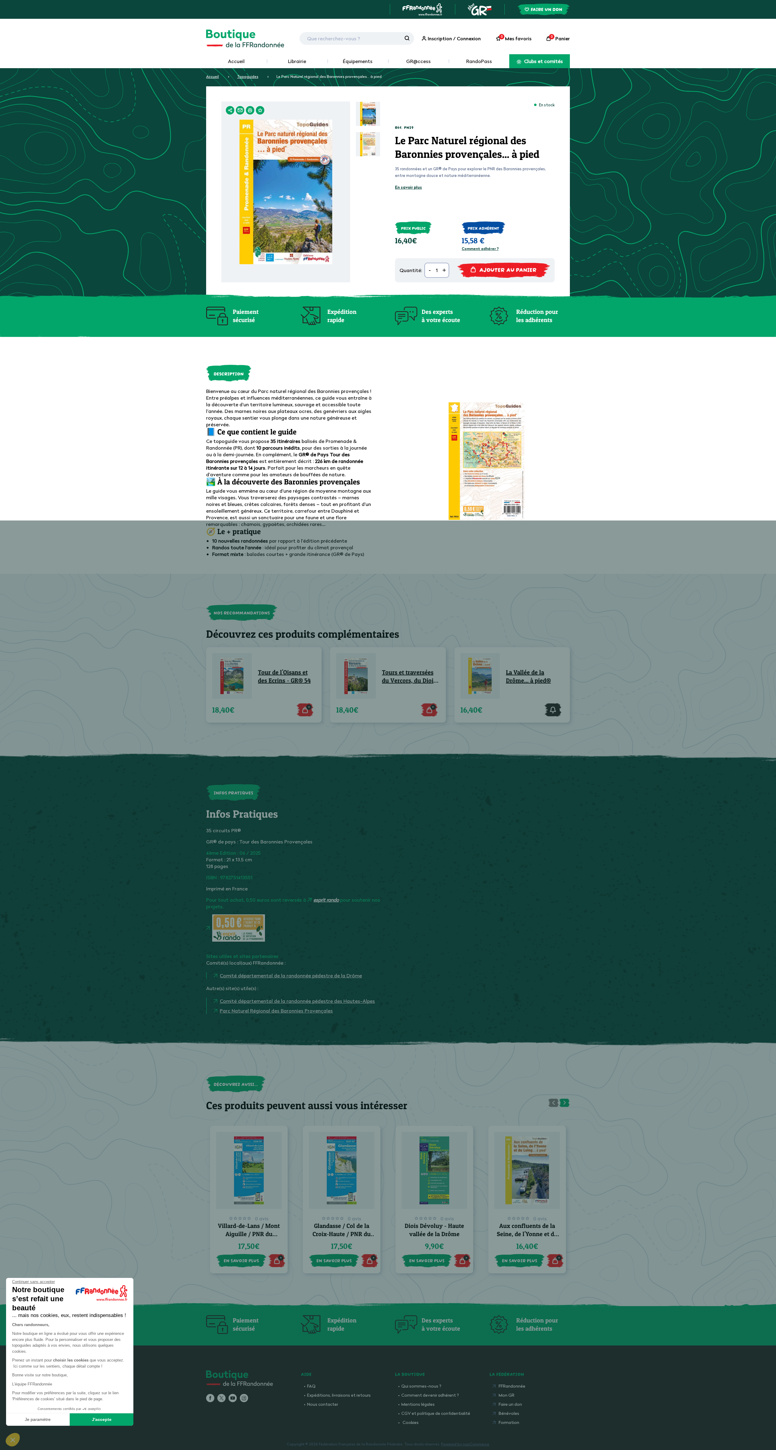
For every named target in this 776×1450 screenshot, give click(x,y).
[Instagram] (244, 1398)
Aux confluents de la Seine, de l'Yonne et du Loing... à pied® (527, 1234)
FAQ (311, 1386)
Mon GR (506, 1395)
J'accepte (102, 1419)
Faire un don (510, 1404)
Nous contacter (322, 1404)
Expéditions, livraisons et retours (339, 1395)
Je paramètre (38, 1419)
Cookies (411, 1422)
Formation (509, 1422)
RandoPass (479, 61)
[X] (221, 1398)
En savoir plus (408, 187)
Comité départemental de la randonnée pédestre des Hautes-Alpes (297, 1001)
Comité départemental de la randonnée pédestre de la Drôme (291, 975)
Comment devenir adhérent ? (430, 1395)
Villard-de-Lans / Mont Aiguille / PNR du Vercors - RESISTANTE (249, 1234)
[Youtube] (233, 1398)
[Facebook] (210, 1398)
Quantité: (411, 270)
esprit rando (326, 899)
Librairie (297, 61)
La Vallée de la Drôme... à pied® (528, 676)
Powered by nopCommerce (465, 1444)
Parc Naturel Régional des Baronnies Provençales (276, 1010)
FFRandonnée (512, 1386)
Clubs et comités (543, 61)
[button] (12, 1439)
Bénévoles (509, 1413)
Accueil (236, 61)
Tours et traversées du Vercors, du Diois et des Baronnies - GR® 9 (409, 677)
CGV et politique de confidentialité (435, 1413)
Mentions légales (418, 1404)
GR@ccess (418, 61)
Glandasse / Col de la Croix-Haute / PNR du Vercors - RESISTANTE (342, 1234)
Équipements (358, 61)
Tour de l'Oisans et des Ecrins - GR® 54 (284, 676)
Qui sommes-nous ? (421, 1386)
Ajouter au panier (508, 269)
